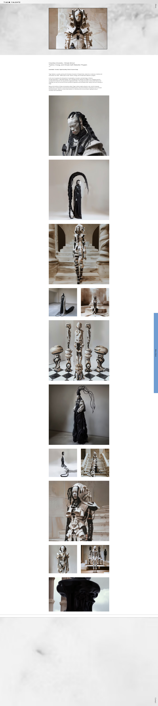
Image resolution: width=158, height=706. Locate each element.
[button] (156, 6)
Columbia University (71, 74)
